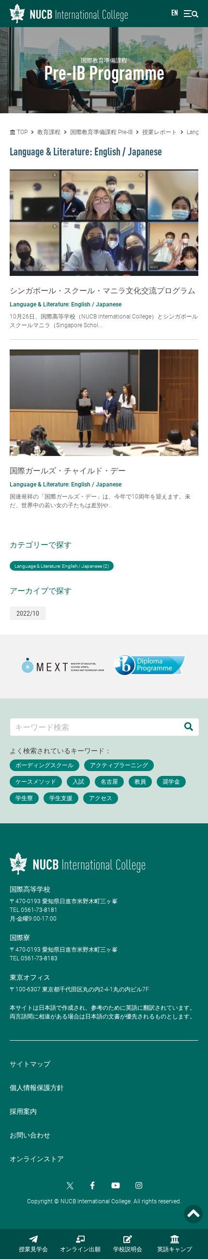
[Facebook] (92, 1185)
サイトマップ (30, 1064)
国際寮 (20, 937)
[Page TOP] (193, 1214)
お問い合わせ (30, 1135)
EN (174, 13)
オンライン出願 (80, 1250)
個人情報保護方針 (37, 1088)
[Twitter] (69, 1185)
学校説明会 (127, 1250)
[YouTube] (115, 1185)
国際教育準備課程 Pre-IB (101, 132)
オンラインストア (37, 1159)
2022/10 (27, 613)
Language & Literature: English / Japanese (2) (62, 566)
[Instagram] (138, 1185)
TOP (21, 132)
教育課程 (48, 132)
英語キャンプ (174, 1250)
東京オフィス (30, 977)
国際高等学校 (30, 889)
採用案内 (23, 1111)
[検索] (188, 726)
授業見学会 (33, 1250)
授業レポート (159, 132)
